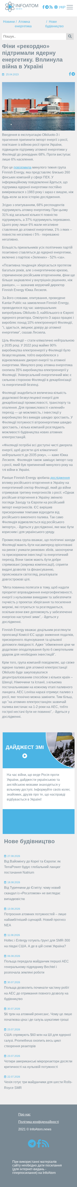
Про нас (24, 1114)
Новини (9, 21)
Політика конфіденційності (38, 1122)
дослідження (60, 477)
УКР (62, 7)
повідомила (22, 167)
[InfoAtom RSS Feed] (51, 7)
